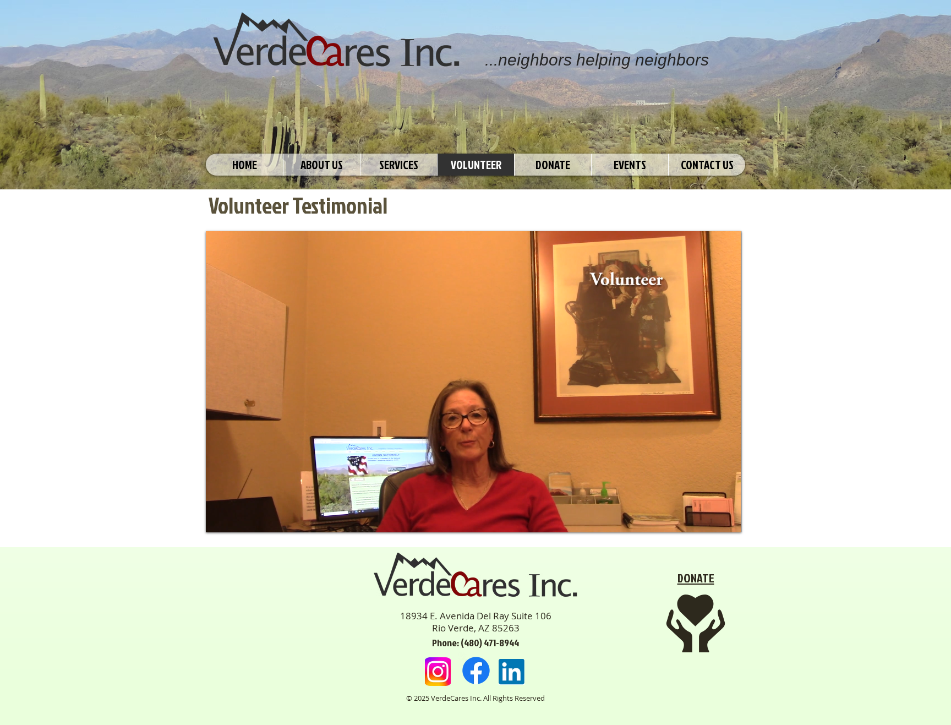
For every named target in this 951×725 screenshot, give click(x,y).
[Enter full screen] (726, 517)
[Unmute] (239, 517)
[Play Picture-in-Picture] (708, 517)
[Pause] (220, 517)
